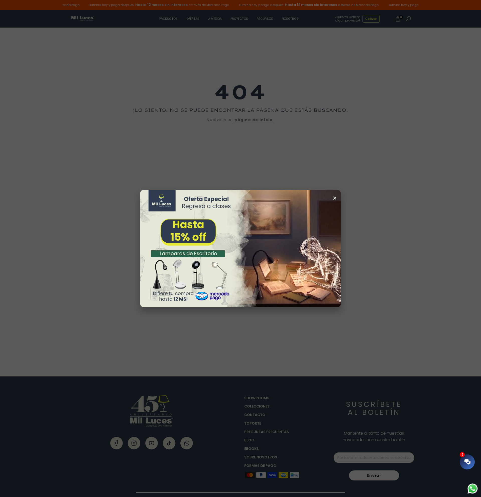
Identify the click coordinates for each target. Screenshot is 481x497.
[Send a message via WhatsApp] (472, 488)
